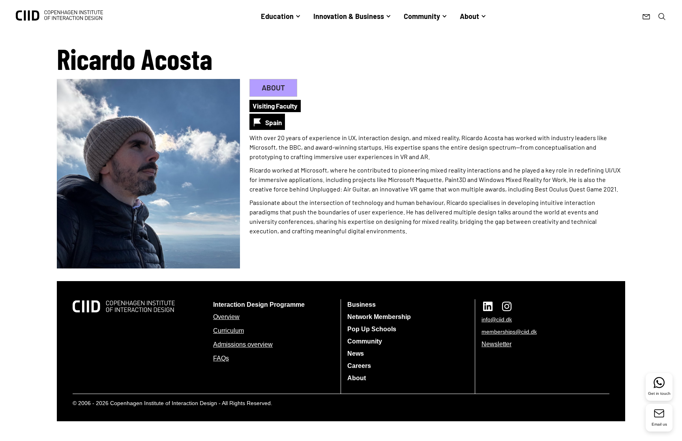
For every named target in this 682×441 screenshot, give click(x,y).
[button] (281, 16)
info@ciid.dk (497, 319)
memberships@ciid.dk (509, 331)
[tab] (273, 88)
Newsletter (497, 344)
